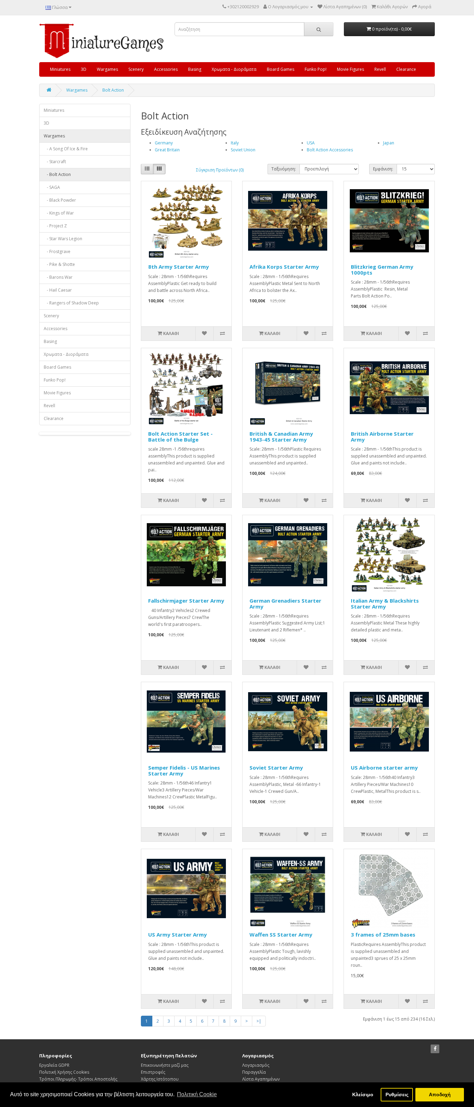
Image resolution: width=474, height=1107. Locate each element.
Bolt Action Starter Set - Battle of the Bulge (180, 436)
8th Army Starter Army (178, 266)
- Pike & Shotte (59, 264)
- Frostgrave (57, 251)
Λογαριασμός (255, 1065)
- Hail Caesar (58, 290)
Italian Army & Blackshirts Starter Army (385, 603)
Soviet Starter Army (276, 767)
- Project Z (55, 226)
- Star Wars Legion (63, 239)
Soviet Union (243, 150)
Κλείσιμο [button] (362, 1094)
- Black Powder (60, 200)
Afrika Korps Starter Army (284, 266)
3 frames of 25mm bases (383, 934)
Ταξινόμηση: (283, 169)
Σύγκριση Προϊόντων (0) (220, 170)
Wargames (107, 69)
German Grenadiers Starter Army (285, 603)
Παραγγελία (254, 1072)
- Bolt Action (57, 174)
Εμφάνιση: (383, 169)
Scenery (136, 69)
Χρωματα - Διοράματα (234, 69)
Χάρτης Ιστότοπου (160, 1079)
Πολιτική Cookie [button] (197, 1094)
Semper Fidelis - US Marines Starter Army (184, 770)
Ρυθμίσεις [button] (397, 1094)
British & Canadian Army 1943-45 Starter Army (281, 436)
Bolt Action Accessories (330, 150)
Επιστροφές (153, 1072)
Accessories (166, 69)
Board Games (280, 69)
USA (311, 143)
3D (83, 69)
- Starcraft (55, 162)
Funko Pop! (316, 69)
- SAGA (52, 187)
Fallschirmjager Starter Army (186, 600)
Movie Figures (350, 69)
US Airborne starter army (384, 767)
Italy (235, 143)
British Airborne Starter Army (382, 436)
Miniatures (60, 69)
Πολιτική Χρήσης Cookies (64, 1072)
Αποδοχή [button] (440, 1094)
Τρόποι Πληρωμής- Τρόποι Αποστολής (78, 1079)
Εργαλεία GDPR (54, 1065)
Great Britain (167, 150)
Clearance (406, 69)
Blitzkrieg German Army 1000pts (382, 269)
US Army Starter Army (177, 934)
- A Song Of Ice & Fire (66, 149)
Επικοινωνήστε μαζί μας (164, 1065)
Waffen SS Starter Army (280, 934)
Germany (164, 143)
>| (258, 1021)
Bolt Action (113, 90)
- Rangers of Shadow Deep (71, 303)
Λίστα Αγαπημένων (261, 1079)
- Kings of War (59, 213)
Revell (380, 69)
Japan (388, 143)
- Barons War (58, 277)
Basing (194, 69)
